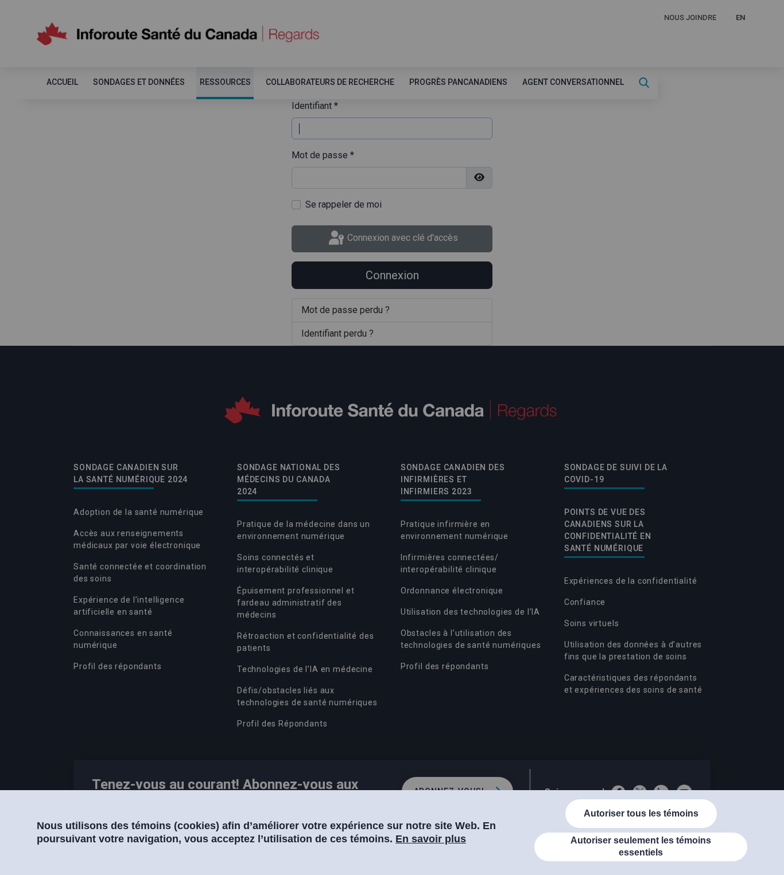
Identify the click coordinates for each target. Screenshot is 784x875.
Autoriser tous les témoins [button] (641, 813)
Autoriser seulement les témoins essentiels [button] (640, 846)
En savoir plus (430, 839)
